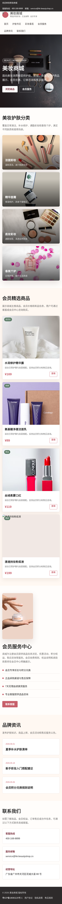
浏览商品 (10, 89)
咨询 (53, 373)
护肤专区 (16, 24)
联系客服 (10, 704)
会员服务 (42, 24)
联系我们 (21, 31)
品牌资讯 (8, 31)
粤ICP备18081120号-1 (12, 898)
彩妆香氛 (29, 24)
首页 (6, 24)
